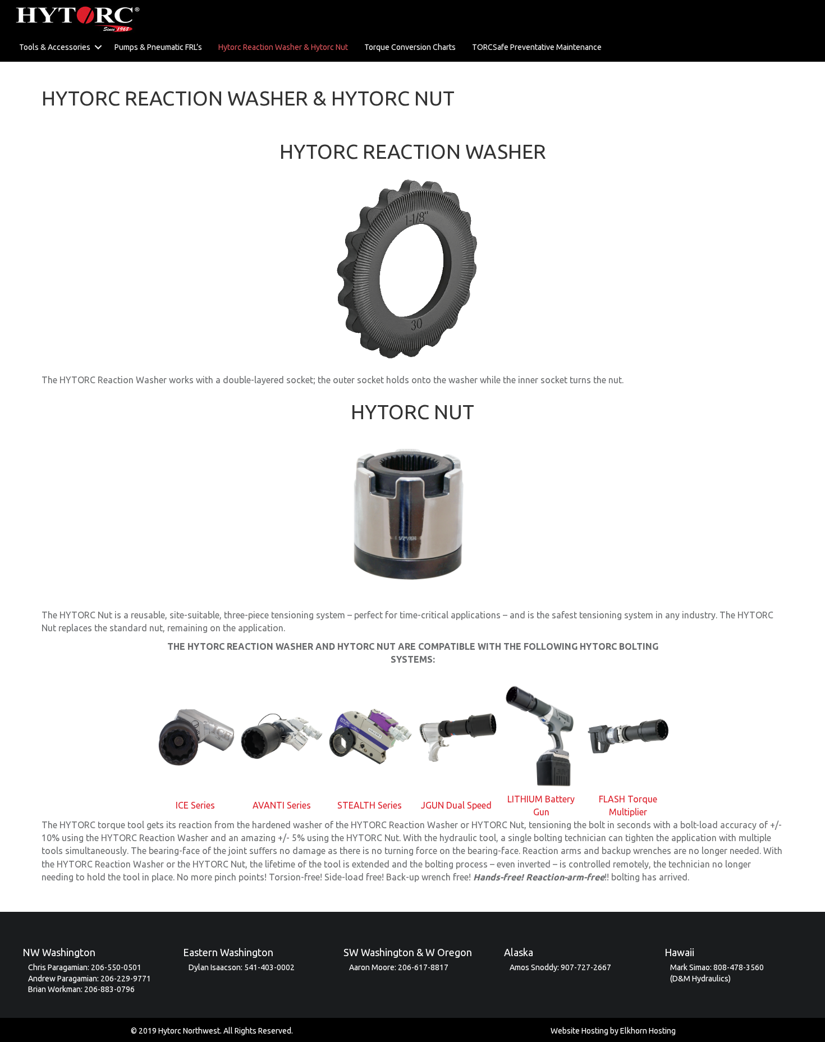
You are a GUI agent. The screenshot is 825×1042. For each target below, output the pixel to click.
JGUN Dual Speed (456, 805)
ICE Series (195, 805)
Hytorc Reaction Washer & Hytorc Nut (283, 47)
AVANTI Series (282, 805)
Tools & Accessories (54, 47)
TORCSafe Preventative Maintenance (537, 47)
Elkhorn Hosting (648, 1030)
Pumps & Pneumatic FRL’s (158, 47)
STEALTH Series (369, 805)
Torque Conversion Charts (410, 47)
